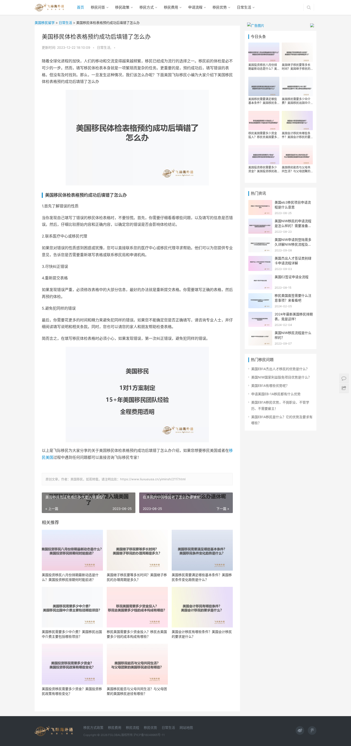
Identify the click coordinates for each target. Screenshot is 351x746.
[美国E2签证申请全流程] (260, 278)
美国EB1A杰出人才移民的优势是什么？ (280, 369)
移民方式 (146, 7)
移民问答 (98, 7)
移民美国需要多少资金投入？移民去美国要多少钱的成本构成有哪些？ (137, 634)
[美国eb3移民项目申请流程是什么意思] (260, 203)
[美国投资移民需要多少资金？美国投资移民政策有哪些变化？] (72, 664)
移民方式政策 (93, 727)
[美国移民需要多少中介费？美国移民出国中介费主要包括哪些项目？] (72, 607)
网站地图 (186, 727)
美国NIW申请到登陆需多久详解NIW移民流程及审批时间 (293, 244)
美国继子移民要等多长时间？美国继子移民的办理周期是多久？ (137, 577)
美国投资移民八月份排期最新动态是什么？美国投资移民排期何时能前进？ (70, 577)
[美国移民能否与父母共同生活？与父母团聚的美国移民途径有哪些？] (137, 664)
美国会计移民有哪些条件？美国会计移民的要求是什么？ (202, 634)
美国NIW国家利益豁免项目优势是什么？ (281, 377)
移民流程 (132, 727)
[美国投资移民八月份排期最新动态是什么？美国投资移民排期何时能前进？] (72, 550)
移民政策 (122, 7)
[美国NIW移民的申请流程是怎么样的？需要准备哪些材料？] (260, 222)
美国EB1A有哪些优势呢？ (270, 386)
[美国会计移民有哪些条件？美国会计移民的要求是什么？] (202, 607)
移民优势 (220, 7)
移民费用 (171, 7)
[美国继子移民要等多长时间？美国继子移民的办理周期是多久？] (137, 550)
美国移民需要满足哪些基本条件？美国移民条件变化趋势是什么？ (202, 577)
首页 (80, 7)
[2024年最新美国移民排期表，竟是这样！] (260, 315)
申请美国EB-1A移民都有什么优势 (276, 394)
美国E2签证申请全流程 (291, 277)
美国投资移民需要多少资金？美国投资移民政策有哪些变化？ (72, 691)
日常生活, (104, 47)
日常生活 (244, 7)
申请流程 (195, 7)
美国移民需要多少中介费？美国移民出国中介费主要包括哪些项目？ (72, 634)
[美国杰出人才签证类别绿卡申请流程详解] (260, 259)
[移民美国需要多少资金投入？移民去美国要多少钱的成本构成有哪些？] (137, 607)
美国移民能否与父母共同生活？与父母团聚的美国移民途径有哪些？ (137, 691)
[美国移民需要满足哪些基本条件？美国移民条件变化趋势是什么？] (202, 550)
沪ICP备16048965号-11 (149, 735)
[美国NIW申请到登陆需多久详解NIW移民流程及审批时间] (260, 240)
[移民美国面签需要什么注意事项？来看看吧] (260, 296)
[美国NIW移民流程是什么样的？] (260, 333)
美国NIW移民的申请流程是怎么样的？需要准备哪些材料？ (293, 225)
